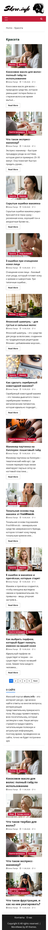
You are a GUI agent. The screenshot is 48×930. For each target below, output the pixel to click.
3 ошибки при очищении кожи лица (22, 262)
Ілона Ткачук (13, 82)
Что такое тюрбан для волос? (21, 823)
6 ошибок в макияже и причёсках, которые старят (23, 576)
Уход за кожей (25, 253)
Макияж (22, 196)
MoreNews (16, 926)
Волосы (12, 64)
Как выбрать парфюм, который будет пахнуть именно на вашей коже (21, 642)
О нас (29, 917)
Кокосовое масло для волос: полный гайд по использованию (23, 75)
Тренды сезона (23, 814)
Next (35, 681)
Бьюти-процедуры (17, 132)
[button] (6, 19)
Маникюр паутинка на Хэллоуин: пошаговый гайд (23, 448)
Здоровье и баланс (17, 889)
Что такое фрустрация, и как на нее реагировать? (23, 902)
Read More (14, 106)
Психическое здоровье (19, 893)
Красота (22, 64)
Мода (11, 814)
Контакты (20, 917)
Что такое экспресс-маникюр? (18, 140)
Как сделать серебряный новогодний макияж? (21, 384)
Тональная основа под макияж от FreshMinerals (20, 512)
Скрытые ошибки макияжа (23, 203)
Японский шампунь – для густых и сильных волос (22, 323)
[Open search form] (41, 18)
